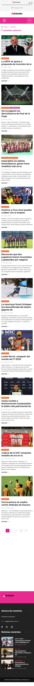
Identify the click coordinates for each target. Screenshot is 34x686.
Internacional (14, 107)
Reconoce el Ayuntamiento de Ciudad (21, 664)
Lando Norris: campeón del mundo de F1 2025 (15, 357)
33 (21, 530)
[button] (29, 3)
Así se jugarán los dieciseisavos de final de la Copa (15, 114)
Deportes (13, 27)
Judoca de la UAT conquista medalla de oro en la (16, 454)
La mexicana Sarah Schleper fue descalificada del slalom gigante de (16, 307)
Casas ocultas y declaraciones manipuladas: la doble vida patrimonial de (16, 404)
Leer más (4, 81)
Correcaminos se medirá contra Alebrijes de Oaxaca (15, 503)
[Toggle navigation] (4, 21)
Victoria (17, 649)
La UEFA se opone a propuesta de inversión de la (16, 62)
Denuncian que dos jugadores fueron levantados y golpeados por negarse (16, 257)
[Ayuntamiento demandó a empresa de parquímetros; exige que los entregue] (7, 652)
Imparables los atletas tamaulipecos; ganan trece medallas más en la (15, 164)
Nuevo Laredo (19, 638)
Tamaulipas (13, 158)
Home (5, 27)
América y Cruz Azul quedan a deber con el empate (16, 211)
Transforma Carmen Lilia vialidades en (23, 641)
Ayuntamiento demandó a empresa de (23, 652)
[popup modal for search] (30, 20)
